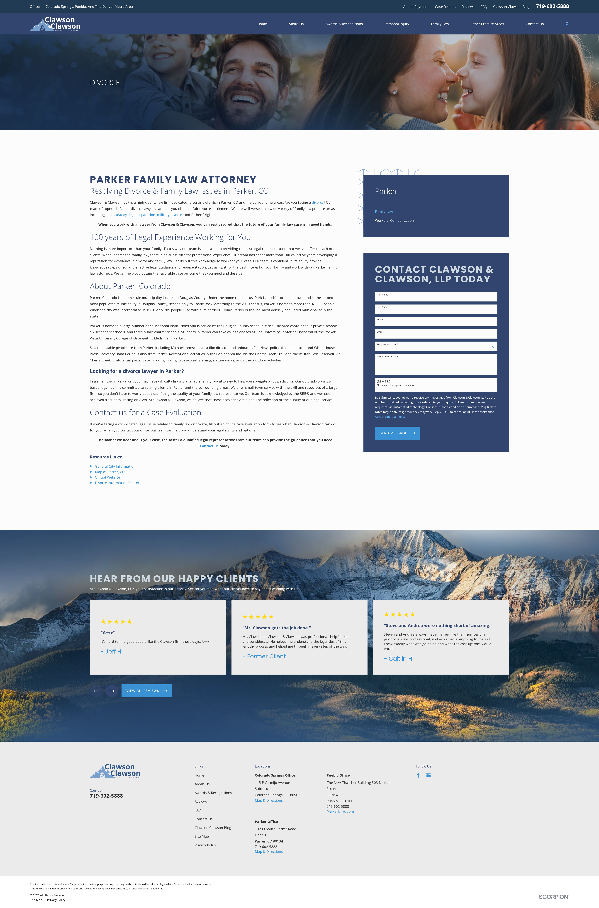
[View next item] (112, 691)
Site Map (202, 836)
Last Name (382, 307)
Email (379, 332)
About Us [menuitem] (296, 23)
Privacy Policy (205, 845)
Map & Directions (269, 800)
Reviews (468, 6)
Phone (380, 319)
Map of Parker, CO (110, 471)
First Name (382, 294)
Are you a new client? (387, 344)
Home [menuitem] (262, 23)
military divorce (169, 214)
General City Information (115, 466)
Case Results (445, 6)
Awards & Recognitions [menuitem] (344, 23)
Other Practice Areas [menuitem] (487, 23)
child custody (116, 214)
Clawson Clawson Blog (511, 6)
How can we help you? (388, 356)
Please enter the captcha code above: (396, 385)
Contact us (209, 445)
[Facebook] (418, 775)
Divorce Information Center (117, 482)
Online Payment (416, 6)
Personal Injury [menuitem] (397, 23)
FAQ (484, 6)
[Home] (55, 24)
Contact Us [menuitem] (535, 23)
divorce (318, 202)
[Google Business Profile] (428, 775)
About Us (202, 784)
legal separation (142, 214)
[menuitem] (436, 211)
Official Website (107, 477)
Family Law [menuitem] (440, 23)
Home (199, 775)
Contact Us (204, 818)
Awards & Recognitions (213, 792)
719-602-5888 (552, 6)
